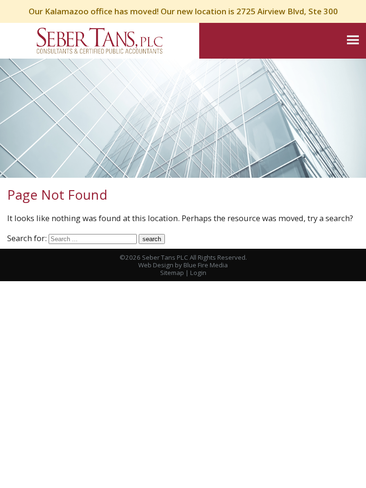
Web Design (155, 265)
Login (198, 272)
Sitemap (172, 272)
